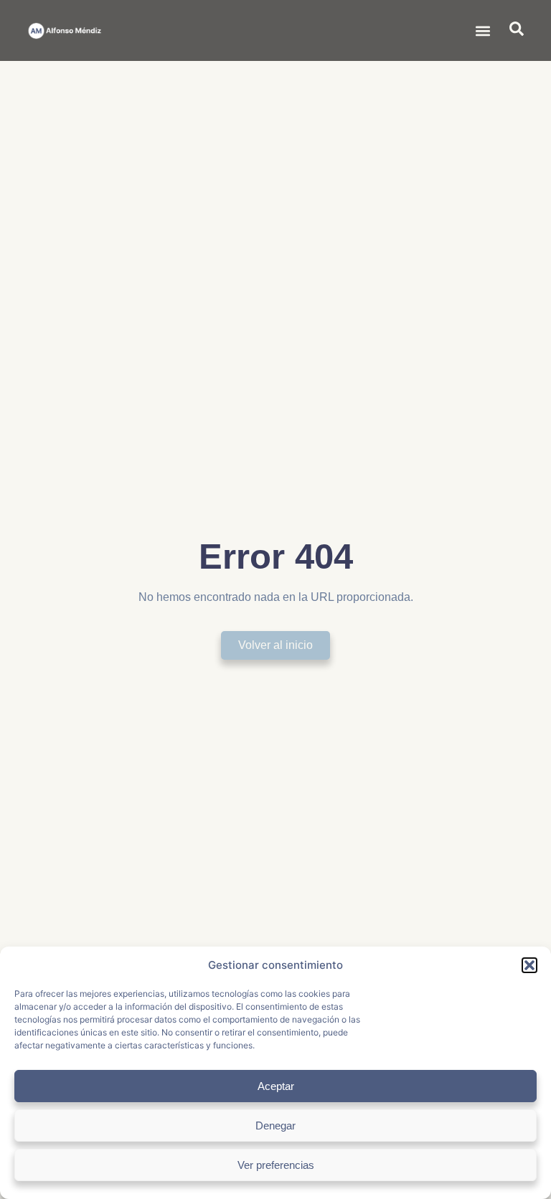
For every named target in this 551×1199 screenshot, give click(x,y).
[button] (529, 965)
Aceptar (276, 1086)
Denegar (275, 1125)
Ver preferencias (275, 1165)
